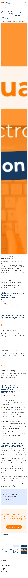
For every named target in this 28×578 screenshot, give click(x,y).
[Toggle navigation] (25, 3)
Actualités (4, 8)
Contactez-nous (14, 527)
